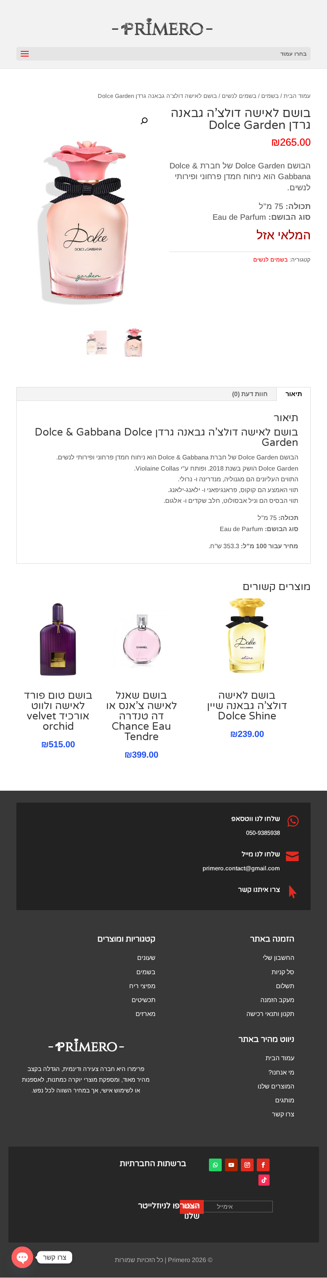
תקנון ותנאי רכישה (270, 1013)
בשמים (270, 96)
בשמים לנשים (239, 96)
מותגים (284, 1100)
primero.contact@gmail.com (241, 868)
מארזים (146, 1013)
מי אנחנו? (281, 1072)
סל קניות (283, 972)
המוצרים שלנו (276, 1086)
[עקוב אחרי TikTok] (264, 1180)
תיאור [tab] (294, 394)
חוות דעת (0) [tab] (250, 394)
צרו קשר (283, 1114)
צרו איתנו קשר (259, 889)
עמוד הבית (297, 96)
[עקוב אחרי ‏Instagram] (247, 1165)
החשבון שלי (278, 957)
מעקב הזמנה (277, 1000)
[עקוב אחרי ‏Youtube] (231, 1165)
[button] (144, 121)
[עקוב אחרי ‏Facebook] (263, 1165)
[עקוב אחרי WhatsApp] (215, 1165)
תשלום (285, 986)
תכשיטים (144, 1000)
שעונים (146, 957)
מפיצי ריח (142, 986)
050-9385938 (263, 832)
